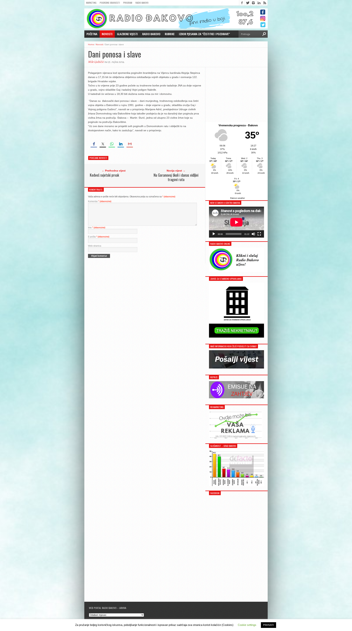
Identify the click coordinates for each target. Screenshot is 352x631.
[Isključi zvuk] (253, 234)
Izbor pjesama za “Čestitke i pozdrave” (204, 34)
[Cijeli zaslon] (259, 234)
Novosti (107, 34)
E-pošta (98, 236)
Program (127, 2)
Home (91, 44)
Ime (96, 227)
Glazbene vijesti (127, 34)
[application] (236, 222)
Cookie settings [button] (247, 624)
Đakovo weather (237, 198)
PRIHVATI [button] (268, 625)
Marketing (91, 2)
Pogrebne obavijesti (110, 2)
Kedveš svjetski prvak (104, 175)
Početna (92, 34)
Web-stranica (94, 246)
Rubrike (170, 34)
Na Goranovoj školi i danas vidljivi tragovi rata (176, 177)
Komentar (99, 201)
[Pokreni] (214, 234)
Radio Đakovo (141, 2)
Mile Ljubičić (96, 62)
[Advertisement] (236, 94)
